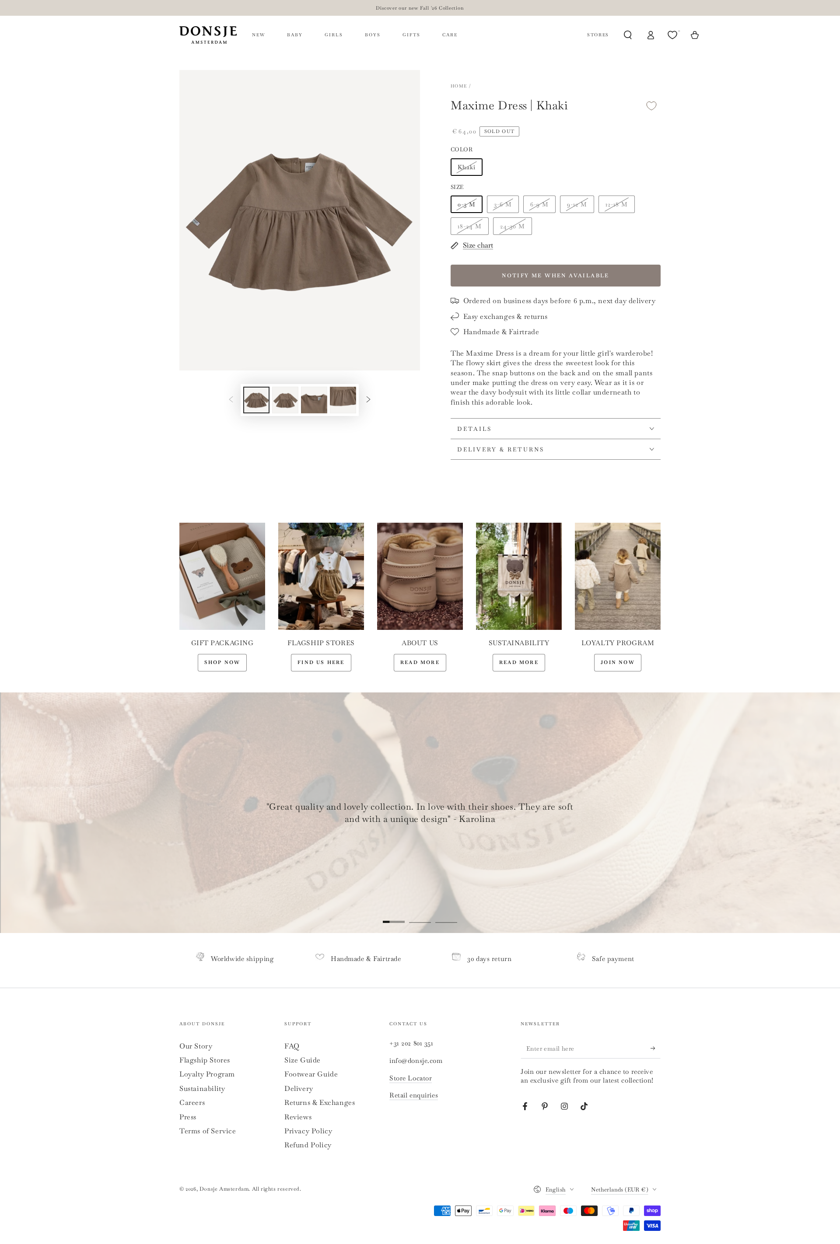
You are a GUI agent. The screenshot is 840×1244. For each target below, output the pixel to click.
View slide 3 (446, 915)
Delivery (298, 1088)
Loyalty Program (207, 1074)
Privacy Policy (308, 1131)
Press (187, 1117)
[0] (673, 35)
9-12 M (577, 204)
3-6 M (503, 204)
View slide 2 (420, 915)
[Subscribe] (656, 1048)
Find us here (321, 662)
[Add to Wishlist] (651, 105)
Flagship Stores (204, 1060)
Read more (420, 662)
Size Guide (302, 1060)
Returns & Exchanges (319, 1102)
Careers (192, 1102)
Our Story (195, 1046)
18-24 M (470, 226)
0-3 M (467, 204)
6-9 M (539, 204)
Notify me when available (555, 275)
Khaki (467, 167)
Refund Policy (308, 1145)
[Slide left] (231, 399)
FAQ (292, 1046)
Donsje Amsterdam (224, 1188)
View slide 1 (394, 915)
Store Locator (410, 1078)
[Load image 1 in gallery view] (256, 400)
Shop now (222, 662)
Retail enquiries (413, 1095)
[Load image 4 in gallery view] (343, 400)
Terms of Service (207, 1131)
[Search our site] (627, 35)
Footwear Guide (311, 1074)
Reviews (298, 1117)
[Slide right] (368, 399)
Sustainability (202, 1088)
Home (459, 86)
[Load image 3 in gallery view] (314, 400)
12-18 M (617, 204)
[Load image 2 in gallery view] (285, 400)
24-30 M (512, 226)
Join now (618, 662)
